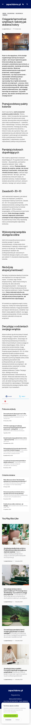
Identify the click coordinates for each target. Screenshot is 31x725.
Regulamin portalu (15, 699)
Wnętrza (5, 15)
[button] (2, 4)
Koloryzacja (19, 13)
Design (4, 13)
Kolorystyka (10, 13)
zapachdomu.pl (13, 4)
